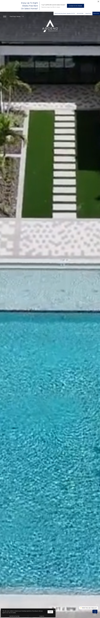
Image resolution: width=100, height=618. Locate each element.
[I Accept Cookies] (54, 610)
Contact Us (41, 616)
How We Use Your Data (14, 616)
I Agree (50, 611)
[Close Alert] (98, 2)
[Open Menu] (4, 16)
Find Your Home (15, 16)
